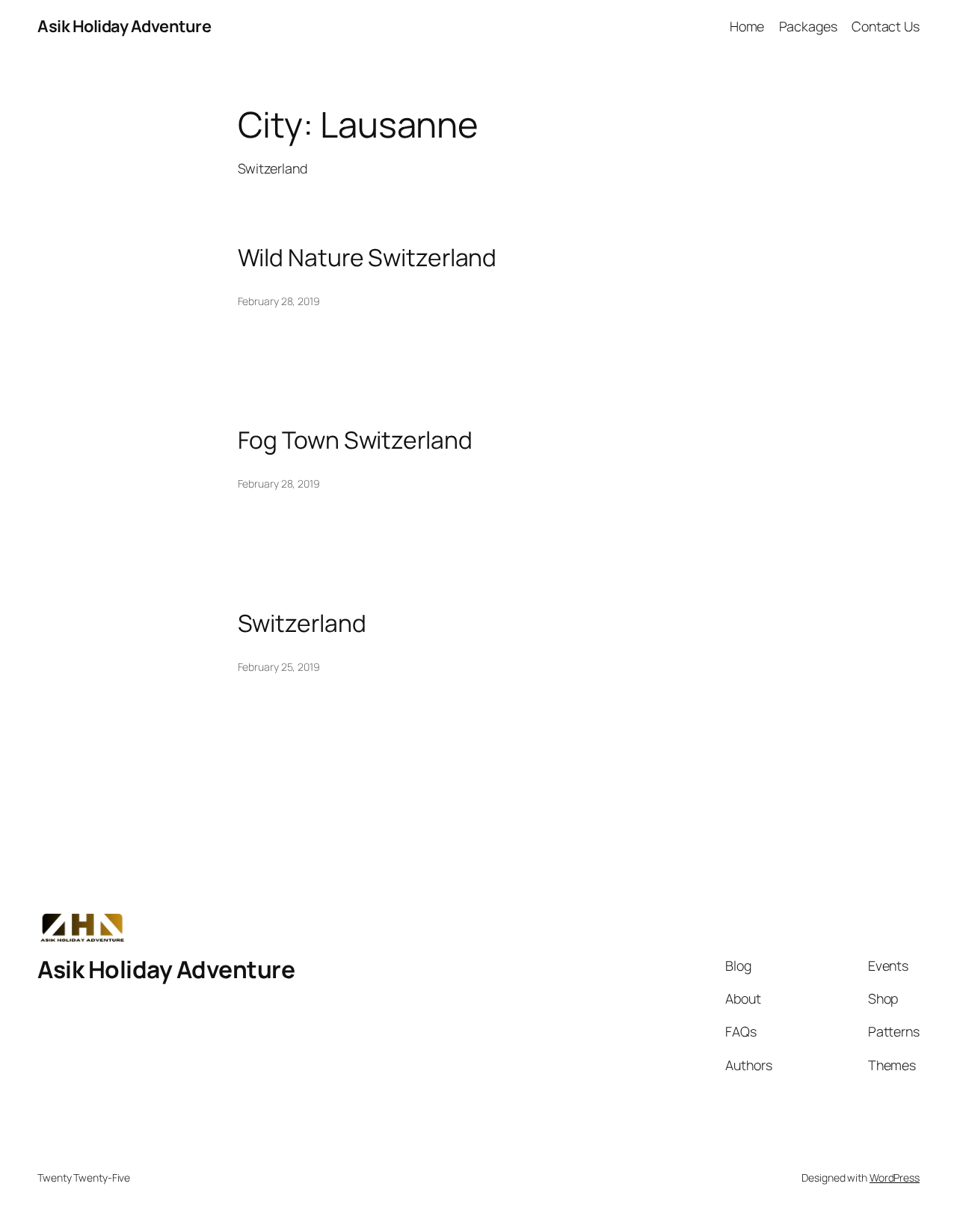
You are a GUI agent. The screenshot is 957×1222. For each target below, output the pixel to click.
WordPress (895, 1177)
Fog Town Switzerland (355, 440)
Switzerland (302, 623)
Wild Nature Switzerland (367, 258)
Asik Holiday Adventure (124, 26)
